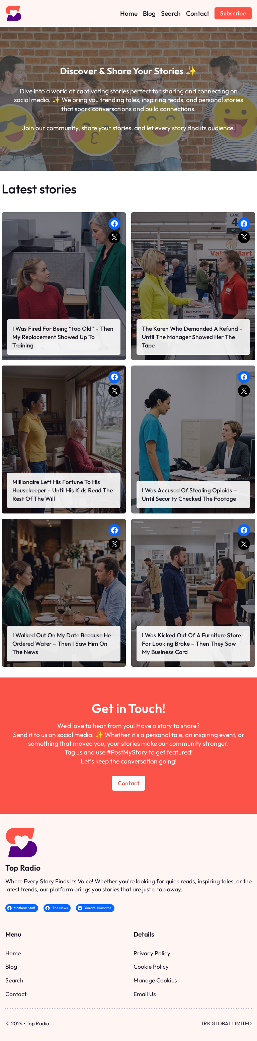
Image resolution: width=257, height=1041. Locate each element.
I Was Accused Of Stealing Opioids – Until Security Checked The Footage (189, 494)
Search (14, 980)
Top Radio (22, 868)
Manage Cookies (155, 980)
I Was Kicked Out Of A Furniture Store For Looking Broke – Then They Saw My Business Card (191, 643)
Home (13, 953)
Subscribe (233, 13)
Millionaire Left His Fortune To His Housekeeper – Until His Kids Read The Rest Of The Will (62, 490)
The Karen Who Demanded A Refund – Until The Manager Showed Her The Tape (192, 337)
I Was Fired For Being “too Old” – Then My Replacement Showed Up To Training (62, 337)
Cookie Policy (151, 966)
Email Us (145, 994)
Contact (129, 783)
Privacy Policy (152, 953)
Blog (11, 966)
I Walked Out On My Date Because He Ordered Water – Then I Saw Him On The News (61, 643)
